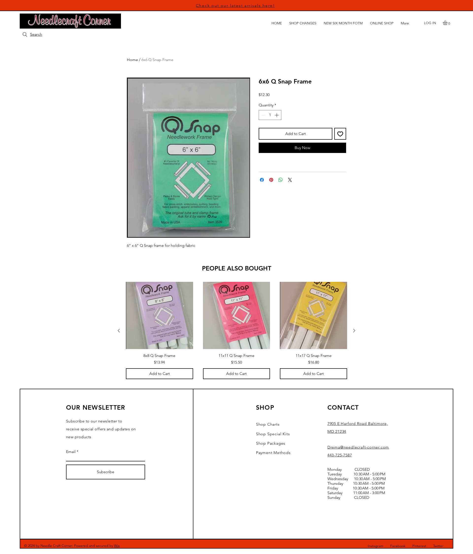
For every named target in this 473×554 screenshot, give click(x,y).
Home (132, 59)
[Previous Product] (119, 331)
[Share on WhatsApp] (281, 180)
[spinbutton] (270, 115)
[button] (448, 22)
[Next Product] (354, 331)
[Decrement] (262, 115)
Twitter (438, 546)
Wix (117, 545)
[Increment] (277, 115)
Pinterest (419, 546)
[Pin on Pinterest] (271, 180)
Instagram (375, 546)
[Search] (25, 34)
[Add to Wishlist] (340, 134)
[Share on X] (290, 180)
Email (71, 452)
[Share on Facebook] (262, 180)
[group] (236, 330)
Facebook (397, 546)
